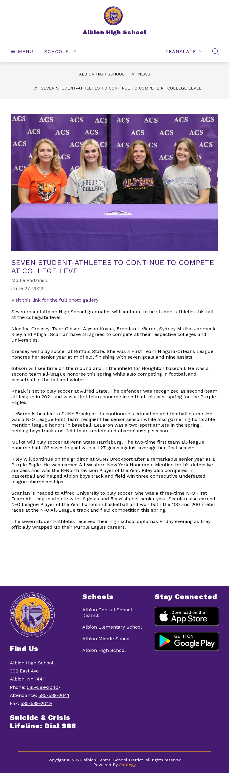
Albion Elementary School (112, 627)
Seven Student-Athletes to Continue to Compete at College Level (121, 88)
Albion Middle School (106, 638)
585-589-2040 (42, 687)
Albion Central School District (107, 612)
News (144, 74)
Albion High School (102, 74)
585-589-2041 (53, 695)
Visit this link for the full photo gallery (54, 300)
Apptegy (127, 764)
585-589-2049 (36, 703)
